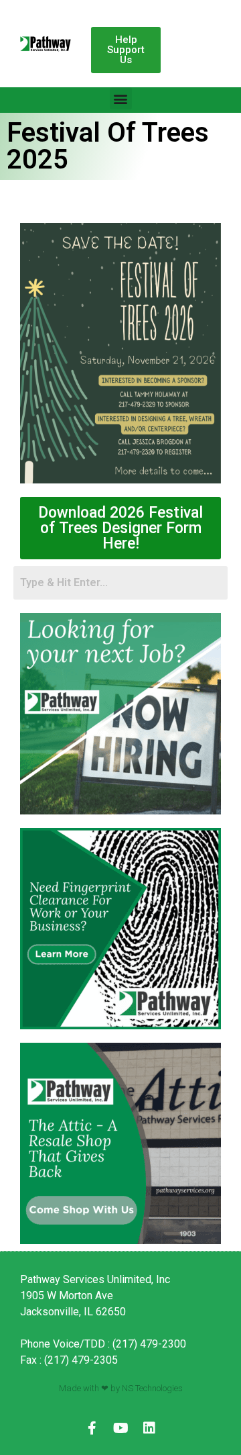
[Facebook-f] (91, 1428)
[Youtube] (120, 1428)
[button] (126, 50)
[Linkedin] (149, 1428)
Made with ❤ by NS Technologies (121, 1388)
